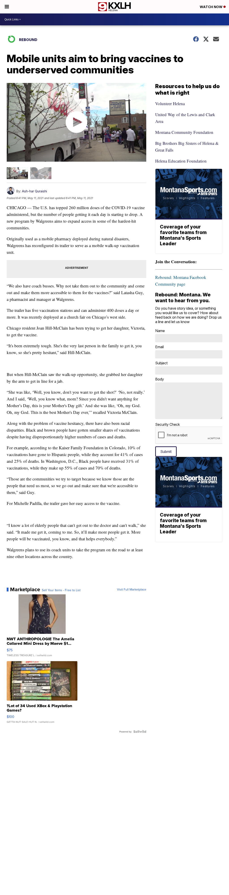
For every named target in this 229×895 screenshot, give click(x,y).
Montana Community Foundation (184, 132)
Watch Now (211, 7)
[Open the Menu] (6, 6)
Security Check (167, 424)
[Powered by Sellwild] (139, 731)
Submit (166, 451)
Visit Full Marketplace (131, 589)
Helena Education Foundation (181, 161)
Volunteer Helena (170, 103)
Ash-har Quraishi (34, 191)
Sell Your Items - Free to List (61, 590)
